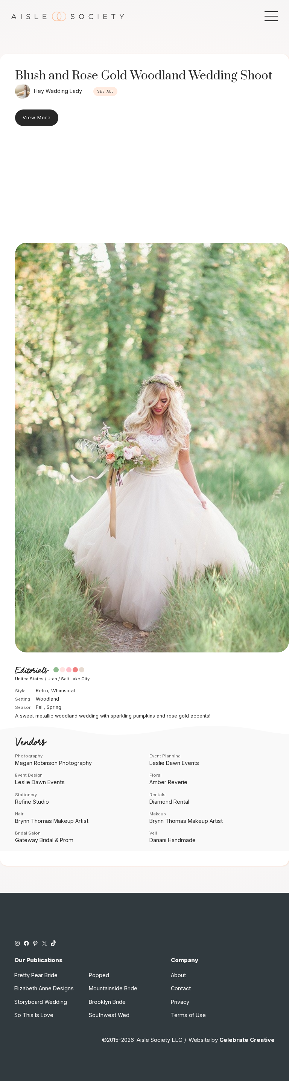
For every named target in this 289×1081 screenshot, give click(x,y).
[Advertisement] (144, 186)
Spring (54, 707)
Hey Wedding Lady (58, 91)
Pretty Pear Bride (36, 975)
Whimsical (63, 690)
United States (29, 678)
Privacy (180, 1002)
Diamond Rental (169, 801)
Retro (42, 690)
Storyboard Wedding (40, 1002)
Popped (99, 975)
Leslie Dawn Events (174, 763)
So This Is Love (33, 1015)
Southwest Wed (109, 1015)
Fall (40, 707)
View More (37, 117)
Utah (52, 678)
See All (105, 91)
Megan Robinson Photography (53, 763)
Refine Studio (32, 801)
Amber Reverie (168, 782)
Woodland (47, 699)
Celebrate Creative (247, 1040)
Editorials (31, 670)
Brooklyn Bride (107, 1002)
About (178, 975)
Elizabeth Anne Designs (44, 988)
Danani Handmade (172, 840)
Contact (181, 988)
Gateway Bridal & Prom (44, 840)
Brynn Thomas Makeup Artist (51, 821)
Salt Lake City (75, 678)
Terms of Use (188, 1015)
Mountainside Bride (113, 988)
